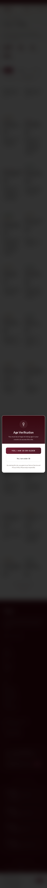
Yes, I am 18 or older (23, 451)
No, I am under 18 (23, 458)
